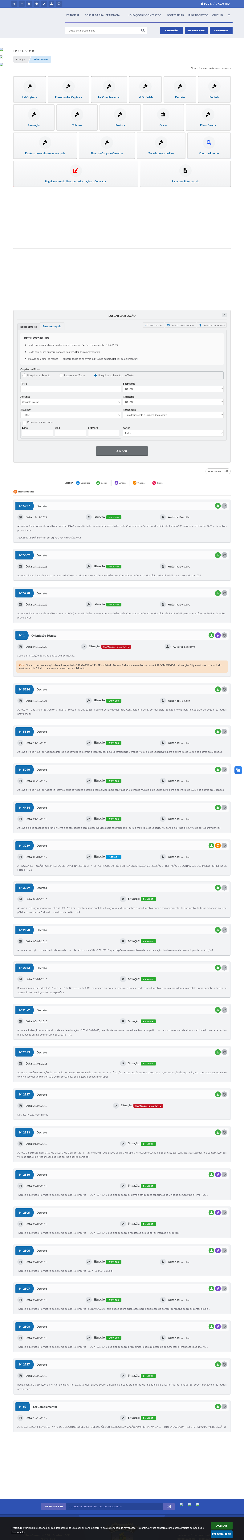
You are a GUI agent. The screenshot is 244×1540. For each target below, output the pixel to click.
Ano (57, 427)
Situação (25, 409)
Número (93, 427)
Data (25, 427)
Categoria (128, 396)
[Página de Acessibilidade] (59, 4)
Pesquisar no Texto (74, 375)
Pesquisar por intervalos (40, 422)
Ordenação (129, 409)
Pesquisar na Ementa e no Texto (115, 375)
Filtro (23, 383)
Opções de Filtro (30, 369)
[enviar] (169, 1506)
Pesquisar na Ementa (38, 375)
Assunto (25, 396)
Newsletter (54, 1506)
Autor (126, 427)
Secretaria (129, 383)
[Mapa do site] (52, 4)
